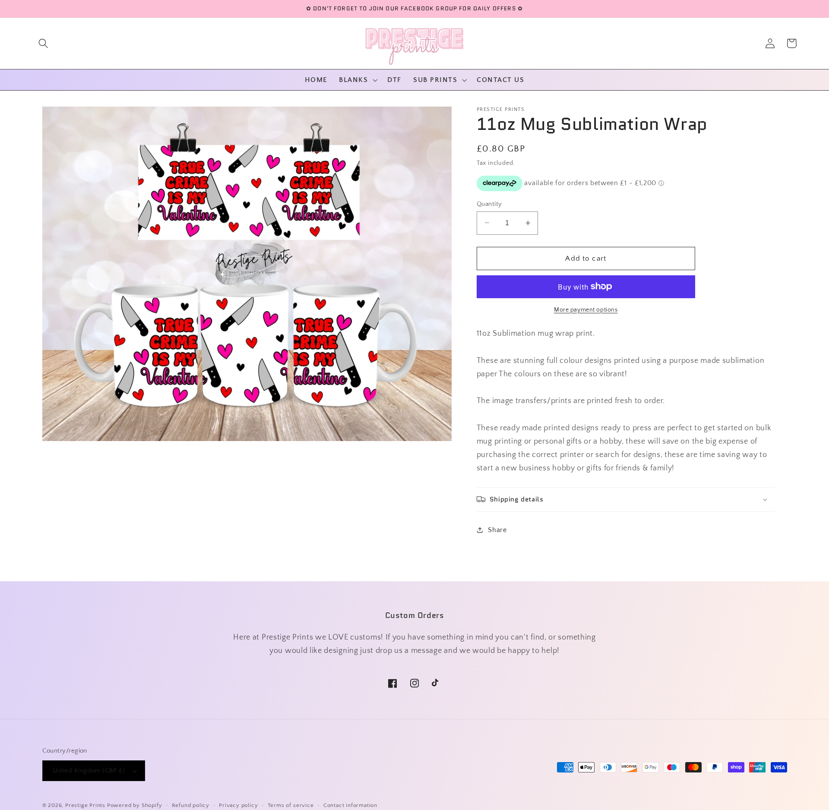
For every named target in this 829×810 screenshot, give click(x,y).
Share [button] (497, 530)
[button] (43, 43)
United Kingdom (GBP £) (89, 770)
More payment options (586, 309)
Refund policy (190, 805)
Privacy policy (238, 805)
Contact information (350, 805)
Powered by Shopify (134, 805)
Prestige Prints (85, 805)
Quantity (489, 203)
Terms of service (291, 805)
